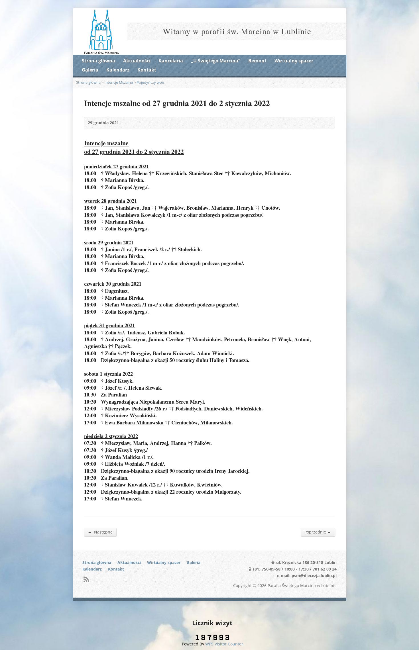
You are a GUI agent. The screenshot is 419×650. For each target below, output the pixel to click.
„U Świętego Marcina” (215, 61)
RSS (86, 579)
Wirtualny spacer (293, 61)
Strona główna (98, 61)
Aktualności (136, 61)
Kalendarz (117, 70)
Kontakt (146, 70)
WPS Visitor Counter (224, 644)
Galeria (90, 70)
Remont (257, 61)
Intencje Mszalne (118, 82)
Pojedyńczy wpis (150, 82)
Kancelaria (170, 61)
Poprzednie (317, 532)
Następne (100, 532)
